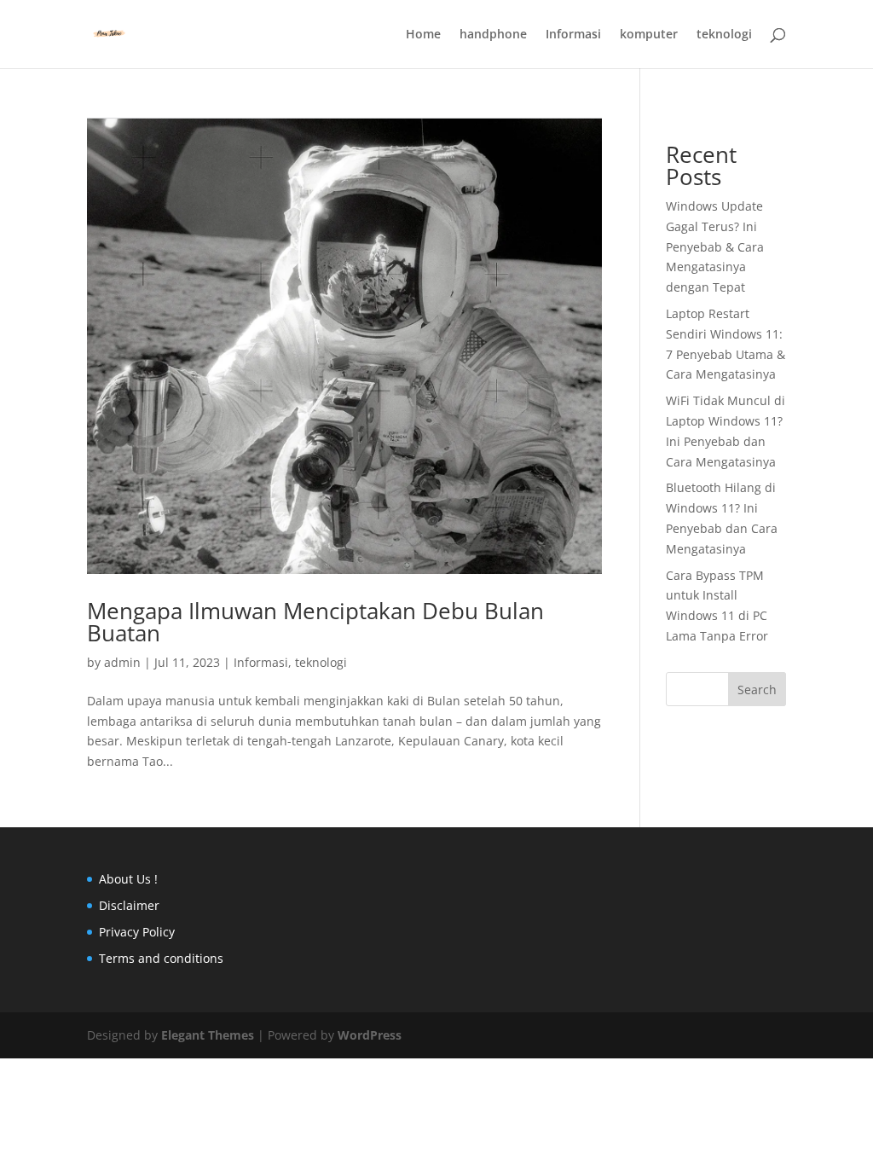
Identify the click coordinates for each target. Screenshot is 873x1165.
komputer (649, 35)
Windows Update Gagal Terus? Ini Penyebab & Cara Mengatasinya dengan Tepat (715, 246)
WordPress (370, 1035)
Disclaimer (129, 905)
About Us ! (128, 879)
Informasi (573, 35)
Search (757, 689)
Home (423, 35)
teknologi (724, 35)
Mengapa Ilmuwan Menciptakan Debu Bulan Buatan (315, 621)
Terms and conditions (161, 958)
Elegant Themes (207, 1035)
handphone (493, 35)
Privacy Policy (137, 932)
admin (122, 662)
